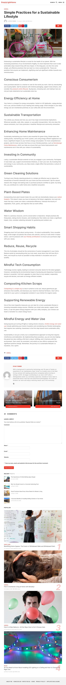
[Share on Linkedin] (25, 26)
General (6, 8)
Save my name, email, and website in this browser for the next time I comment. (26, 463)
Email (6, 451)
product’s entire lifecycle (20, 89)
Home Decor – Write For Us (21, 681)
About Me (9, 681)
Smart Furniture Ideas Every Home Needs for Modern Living (26, 491)
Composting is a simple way (13, 288)
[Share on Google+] (19, 26)
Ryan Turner (12, 21)
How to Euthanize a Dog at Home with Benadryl (19, 586)
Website (6, 457)
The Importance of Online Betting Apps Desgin (23, 477)
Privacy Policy (40, 681)
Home (33, 681)
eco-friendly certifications (32, 237)
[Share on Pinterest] (22, 26)
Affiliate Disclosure (53, 681)
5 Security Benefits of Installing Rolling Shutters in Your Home (27, 498)
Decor (5, 665)
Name (6, 445)
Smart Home (7, 544)
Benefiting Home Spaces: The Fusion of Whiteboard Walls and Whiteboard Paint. (29, 546)
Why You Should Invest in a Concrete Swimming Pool (25, 484)
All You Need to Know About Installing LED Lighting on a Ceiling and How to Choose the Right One (32, 668)
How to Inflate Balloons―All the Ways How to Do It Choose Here (24, 627)
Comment (6, 424)
